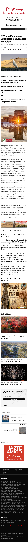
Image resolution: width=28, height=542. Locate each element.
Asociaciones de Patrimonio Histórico (11, 500)
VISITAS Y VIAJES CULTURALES (8, 44)
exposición (4, 493)
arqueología (17, 482)
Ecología (4, 508)
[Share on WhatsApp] (8, 49)
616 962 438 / (11, 25)
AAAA (17, 503)
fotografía (5, 499)
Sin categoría (4, 335)
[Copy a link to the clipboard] (20, 49)
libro (22, 508)
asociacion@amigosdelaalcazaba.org (14, 525)
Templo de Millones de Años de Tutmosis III (10, 431)
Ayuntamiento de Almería (8, 505)
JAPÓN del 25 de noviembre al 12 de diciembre (13, 338)
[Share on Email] (15, 49)
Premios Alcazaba (18, 512)
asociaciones (17, 494)
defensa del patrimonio (8, 487)
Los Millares (11, 508)
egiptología (9, 494)
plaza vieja (5, 491)
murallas (17, 508)
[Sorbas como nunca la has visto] (14, 349)
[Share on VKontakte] (18, 49)
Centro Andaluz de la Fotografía (10, 506)
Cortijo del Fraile (13, 493)
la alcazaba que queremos (8, 503)
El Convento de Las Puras (17, 420)
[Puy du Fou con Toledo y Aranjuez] (14, 372)
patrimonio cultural (7, 512)
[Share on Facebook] (3, 49)
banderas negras (6, 497)
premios (22, 506)
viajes (10, 491)
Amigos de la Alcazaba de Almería (10, 496)
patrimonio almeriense (7, 490)
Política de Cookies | (13, 533)
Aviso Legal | (4, 533)
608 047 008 (18, 25)
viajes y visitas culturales (8, 481)
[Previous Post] (5, 418)
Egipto (3, 494)
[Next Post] (22, 430)
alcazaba (4, 485)
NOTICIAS (9, 429)
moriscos (21, 493)
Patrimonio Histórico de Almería (10, 488)
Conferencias (5, 502)
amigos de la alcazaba (7, 482)
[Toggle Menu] (26, 29)
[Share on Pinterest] (10, 49)
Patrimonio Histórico (13, 485)
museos (4, 511)
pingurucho (13, 502)
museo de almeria (16, 497)
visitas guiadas (21, 502)
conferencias (18, 490)
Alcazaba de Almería (21, 505)
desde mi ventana (6, 484)
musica (10, 499)
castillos (24, 497)
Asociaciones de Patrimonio (19, 484)
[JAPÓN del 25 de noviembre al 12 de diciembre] (14, 324)
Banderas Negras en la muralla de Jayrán (12, 509)
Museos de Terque (11, 511)
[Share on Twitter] (5, 49)
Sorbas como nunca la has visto (11, 362)
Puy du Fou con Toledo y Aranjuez (12, 384)
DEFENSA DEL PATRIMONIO (16, 417)
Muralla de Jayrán (17, 491)
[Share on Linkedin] (13, 49)
